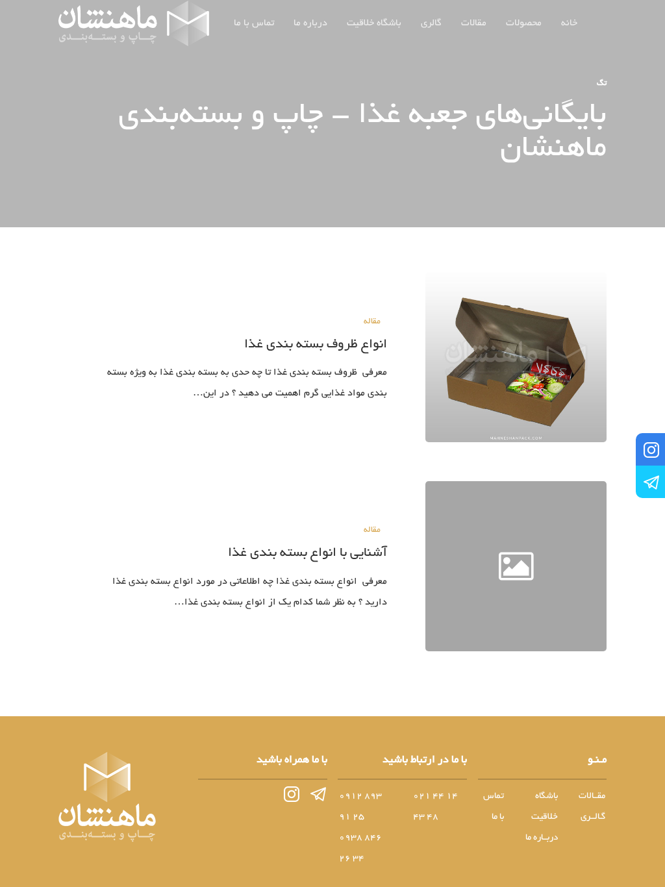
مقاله (372, 322)
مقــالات (592, 796)
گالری (431, 23)
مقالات (473, 23)
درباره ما (310, 23)
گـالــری (593, 817)
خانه (569, 23)
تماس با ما (254, 23)
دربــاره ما (541, 838)
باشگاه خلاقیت (374, 23)
